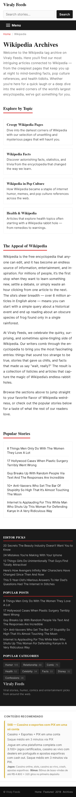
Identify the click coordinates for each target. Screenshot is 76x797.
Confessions (14, 677)
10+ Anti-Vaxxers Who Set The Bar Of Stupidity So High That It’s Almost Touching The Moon (38, 490)
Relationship (32, 664)
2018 (58, 791)
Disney (64, 671)
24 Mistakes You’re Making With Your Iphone (32, 555)
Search (64, 14)
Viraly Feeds (14, 4)
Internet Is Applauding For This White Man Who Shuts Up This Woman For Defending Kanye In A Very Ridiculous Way (37, 506)
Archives (68, 791)
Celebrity (29, 671)
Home (7, 34)
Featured (48, 791)
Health (11, 671)
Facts (47, 671)
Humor (11, 664)
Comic (52, 664)
